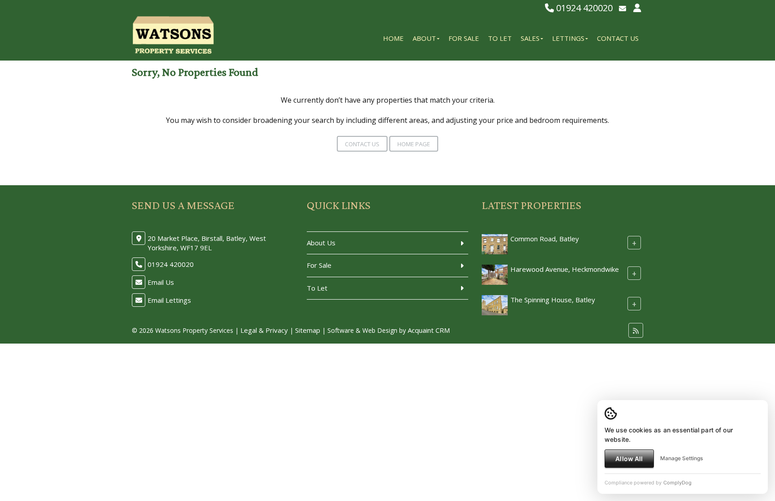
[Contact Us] (637, 8)
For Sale (463, 38)
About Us (321, 242)
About (424, 38)
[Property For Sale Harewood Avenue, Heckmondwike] (495, 273)
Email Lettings (169, 300)
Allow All (629, 458)
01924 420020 (583, 8)
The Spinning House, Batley (552, 299)
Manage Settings (681, 458)
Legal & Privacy (264, 330)
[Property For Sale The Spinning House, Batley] (495, 304)
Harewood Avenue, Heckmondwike (564, 269)
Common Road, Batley (544, 238)
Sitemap (307, 330)
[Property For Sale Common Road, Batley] (495, 243)
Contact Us (618, 38)
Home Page (413, 144)
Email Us (161, 282)
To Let (500, 38)
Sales (530, 38)
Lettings (568, 38)
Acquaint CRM (429, 330)
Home (393, 38)
